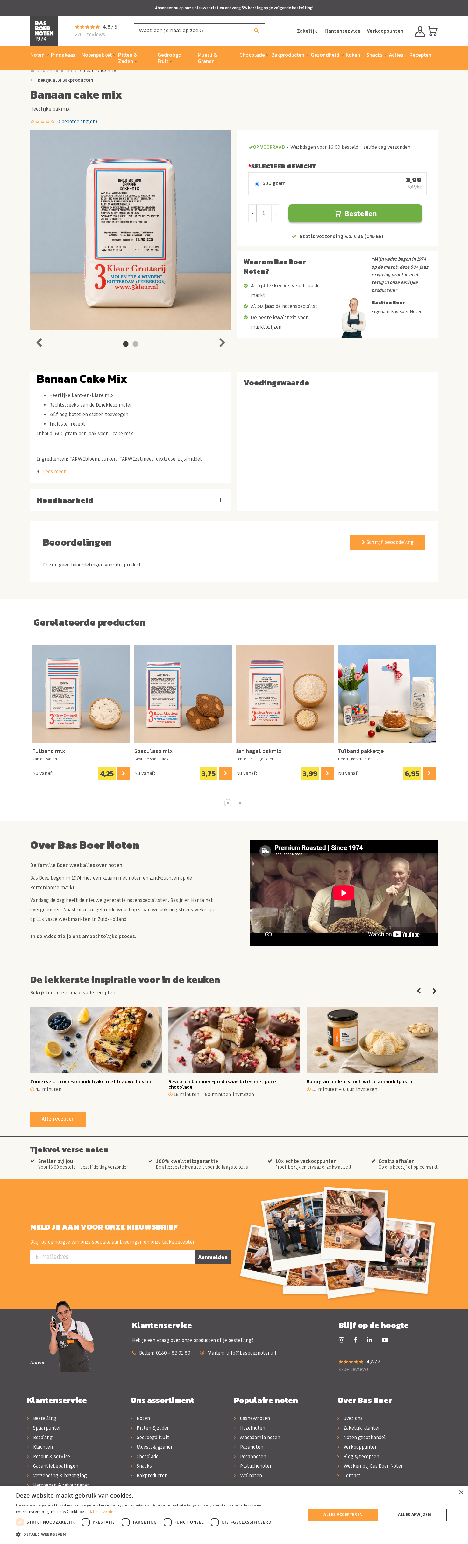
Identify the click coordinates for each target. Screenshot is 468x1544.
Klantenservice (341, 31)
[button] (228, 803)
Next (222, 341)
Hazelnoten (252, 1428)
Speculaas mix (153, 751)
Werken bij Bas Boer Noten (373, 1466)
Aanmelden (213, 1257)
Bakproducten (56, 71)
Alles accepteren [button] (343, 1514)
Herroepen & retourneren (61, 1485)
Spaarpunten (47, 1428)
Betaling (42, 1437)
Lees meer (54, 472)
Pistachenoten (256, 1466)
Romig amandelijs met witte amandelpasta (359, 1082)
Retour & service (51, 1456)
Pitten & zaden (152, 1428)
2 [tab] (135, 344)
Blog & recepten (360, 1456)
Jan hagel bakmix (258, 751)
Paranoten (251, 1447)
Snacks (143, 1466)
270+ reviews (90, 34)
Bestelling (44, 1418)
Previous (39, 341)
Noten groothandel (364, 1437)
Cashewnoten (254, 1418)
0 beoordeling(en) (77, 122)
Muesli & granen (154, 1447)
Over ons (352, 1418)
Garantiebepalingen (55, 1466)
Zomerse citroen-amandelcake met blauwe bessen (91, 1082)
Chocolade (147, 1456)
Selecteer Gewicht (283, 166)
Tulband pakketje (361, 751)
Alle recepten (58, 1119)
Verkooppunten (385, 31)
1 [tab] (126, 344)
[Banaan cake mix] (130, 230)
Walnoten (250, 1475)
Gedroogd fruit (152, 1437)
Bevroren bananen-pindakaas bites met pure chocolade (222, 1084)
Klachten (42, 1447)
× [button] (460, 1492)
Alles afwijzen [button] (414, 1514)
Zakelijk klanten (361, 1428)
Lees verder (104, 1511)
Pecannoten (252, 1456)
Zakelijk (307, 31)
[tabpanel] (130, 230)
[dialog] (234, 1515)
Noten (142, 1418)
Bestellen (360, 213)
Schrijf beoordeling (389, 542)
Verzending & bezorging (59, 1475)
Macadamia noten (259, 1437)
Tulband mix (48, 751)
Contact (351, 1475)
